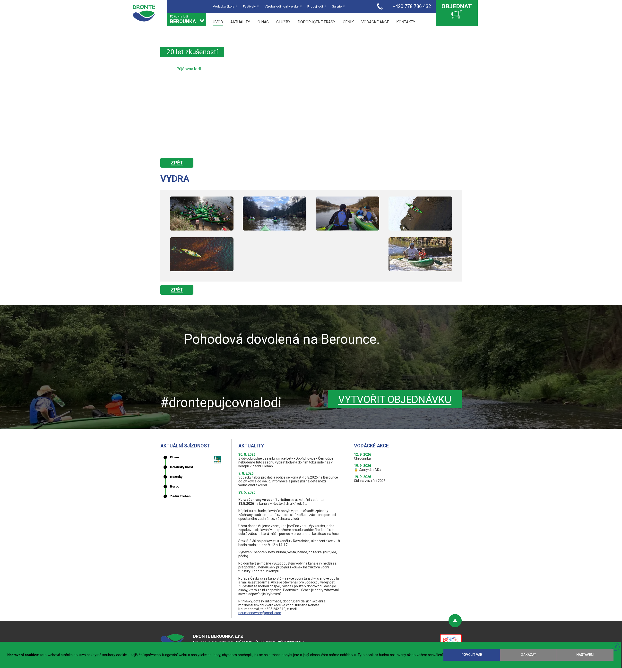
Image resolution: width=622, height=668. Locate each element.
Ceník (348, 22)
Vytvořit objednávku (394, 399)
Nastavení (585, 655)
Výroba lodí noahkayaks (282, 6)
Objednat (456, 6)
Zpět (177, 163)
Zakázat (528, 655)
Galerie (337, 6)
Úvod (218, 22)
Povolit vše (471, 655)
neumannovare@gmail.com (259, 613)
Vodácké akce (375, 22)
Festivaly (249, 6)
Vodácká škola (223, 6)
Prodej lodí (315, 6)
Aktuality (240, 22)
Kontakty (405, 22)
